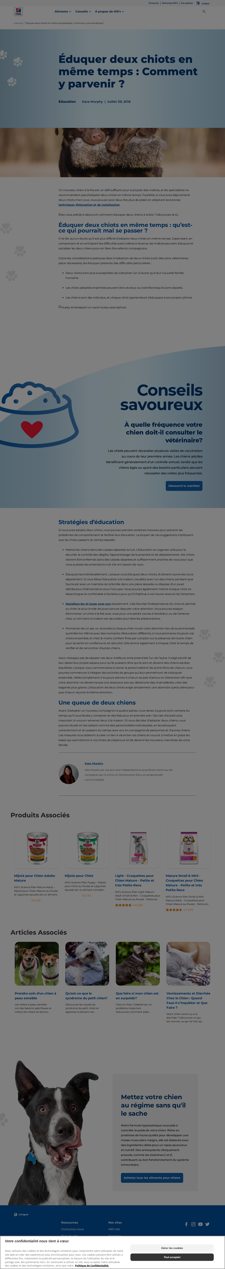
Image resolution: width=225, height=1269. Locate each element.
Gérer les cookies (172, 1248)
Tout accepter (172, 1257)
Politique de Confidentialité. (92, 1265)
